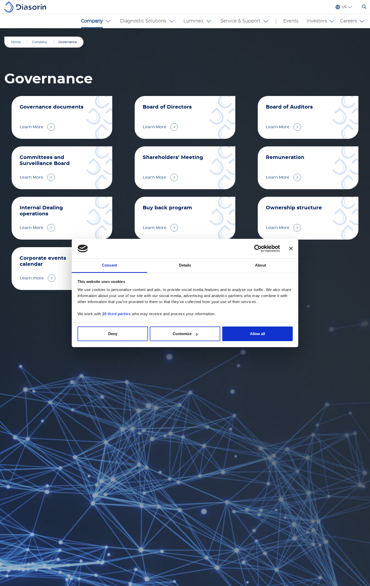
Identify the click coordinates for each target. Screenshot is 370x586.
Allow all (257, 334)
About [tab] (260, 265)
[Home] (27, 7)
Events (291, 21)
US (344, 7)
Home (16, 42)
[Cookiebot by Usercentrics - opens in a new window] (258, 248)
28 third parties (116, 314)
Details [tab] (185, 265)
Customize (182, 334)
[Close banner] (291, 248)
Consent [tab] (109, 265)
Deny (112, 334)
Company (39, 42)
